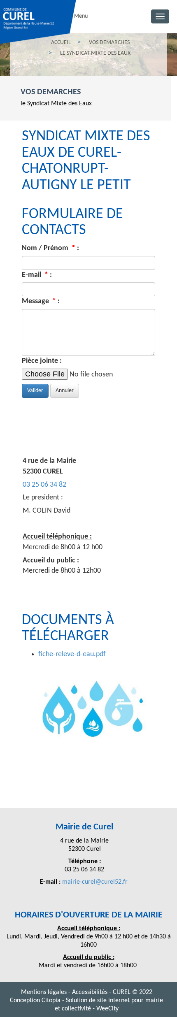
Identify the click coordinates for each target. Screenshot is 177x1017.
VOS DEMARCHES (51, 92)
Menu (81, 16)
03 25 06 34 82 (44, 485)
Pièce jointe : (42, 361)
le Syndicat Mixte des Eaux (56, 103)
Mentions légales (44, 992)
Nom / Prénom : (50, 248)
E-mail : (37, 275)
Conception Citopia (35, 1000)
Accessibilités (90, 992)
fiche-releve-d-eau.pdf (72, 654)
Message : (41, 301)
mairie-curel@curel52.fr (95, 882)
